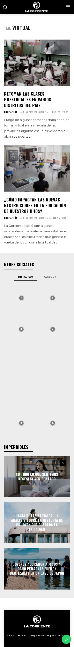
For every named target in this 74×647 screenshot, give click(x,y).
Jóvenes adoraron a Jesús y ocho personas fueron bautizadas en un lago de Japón (37, 569)
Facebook (49, 276)
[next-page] (63, 463)
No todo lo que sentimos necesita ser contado (37, 476)
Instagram (25, 276)
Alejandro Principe (33, 112)
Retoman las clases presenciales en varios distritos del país (27, 99)
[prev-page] (55, 463)
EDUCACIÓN (11, 112)
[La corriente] (37, 7)
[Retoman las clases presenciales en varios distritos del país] (37, 63)
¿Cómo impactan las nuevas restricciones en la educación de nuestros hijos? (35, 205)
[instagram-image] (21, 297)
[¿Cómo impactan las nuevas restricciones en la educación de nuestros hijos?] (37, 168)
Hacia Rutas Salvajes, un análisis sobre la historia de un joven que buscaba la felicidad (37, 522)
